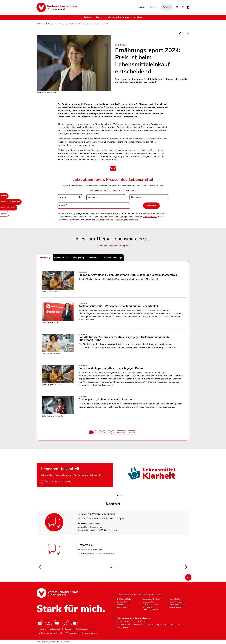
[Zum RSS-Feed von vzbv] (66, 623)
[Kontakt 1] (111, 567)
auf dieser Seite (150, 216)
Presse (99, 17)
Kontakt (4, 214)
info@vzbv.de (122, 627)
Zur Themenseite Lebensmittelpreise (113, 245)
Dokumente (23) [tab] (61, 257)
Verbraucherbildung (177, 605)
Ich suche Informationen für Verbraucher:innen (97, 530)
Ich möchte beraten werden (89, 523)
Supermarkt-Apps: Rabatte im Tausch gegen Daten (110, 367)
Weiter (186, 567)
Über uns (153, 7)
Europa (120, 605)
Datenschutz (55, 629)
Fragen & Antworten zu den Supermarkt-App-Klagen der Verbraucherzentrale (127, 274)
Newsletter (142, 7)
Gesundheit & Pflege (151, 599)
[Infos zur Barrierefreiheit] (188, 7)
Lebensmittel (148, 602)
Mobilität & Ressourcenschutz (150, 608)
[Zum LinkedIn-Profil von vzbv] (40, 623)
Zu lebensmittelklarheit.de (55, 481)
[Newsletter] (74, 623)
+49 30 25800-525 (106, 553)
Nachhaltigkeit (174, 599)
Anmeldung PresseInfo (10, 202)
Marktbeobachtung (150, 605)
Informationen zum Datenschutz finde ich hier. (117, 219)
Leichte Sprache (91, 633)
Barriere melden (81, 629)
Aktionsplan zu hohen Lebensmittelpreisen (105, 398)
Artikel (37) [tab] (45, 257)
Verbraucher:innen (118, 17)
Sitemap (68, 629)
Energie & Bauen (124, 602)
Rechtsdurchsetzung (177, 602)
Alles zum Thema (8, 208)
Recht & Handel (175, 608)
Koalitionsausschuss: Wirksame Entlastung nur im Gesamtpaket (118, 305)
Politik (87, 17)
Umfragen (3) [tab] (78, 257)
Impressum (41, 629)
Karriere (138, 17)
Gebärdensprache (73, 633)
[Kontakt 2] (115, 567)
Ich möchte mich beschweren (90, 527)
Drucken (185, 33)
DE (177, 7)
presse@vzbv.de (87, 553)
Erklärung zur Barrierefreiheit (50, 633)
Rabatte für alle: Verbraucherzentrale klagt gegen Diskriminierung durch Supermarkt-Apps (123, 338)
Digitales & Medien (124, 599)
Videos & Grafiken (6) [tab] (113, 257)
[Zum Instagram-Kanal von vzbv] (48, 623)
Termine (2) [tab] (94, 257)
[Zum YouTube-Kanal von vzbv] (57, 623)
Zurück (40, 567)
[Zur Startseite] (56, 7)
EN (183, 7)
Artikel (4, 196)
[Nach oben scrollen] (188, 577)
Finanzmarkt (122, 608)
